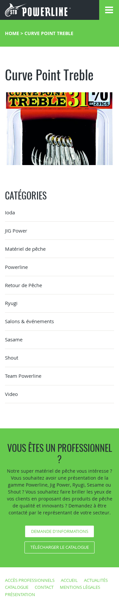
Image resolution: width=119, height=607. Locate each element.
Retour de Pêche (23, 285)
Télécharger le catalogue (59, 547)
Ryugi (11, 303)
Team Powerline (23, 375)
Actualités (96, 580)
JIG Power (16, 230)
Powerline (16, 267)
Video (11, 394)
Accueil (69, 580)
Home (12, 33)
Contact (44, 587)
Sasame (13, 339)
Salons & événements (29, 321)
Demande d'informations (59, 531)
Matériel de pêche (25, 248)
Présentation (20, 594)
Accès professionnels (30, 580)
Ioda (10, 212)
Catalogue (16, 587)
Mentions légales (80, 587)
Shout (11, 357)
